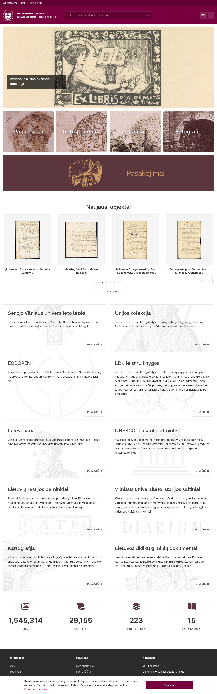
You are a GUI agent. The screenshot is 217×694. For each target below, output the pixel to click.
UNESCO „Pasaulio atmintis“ (147, 430)
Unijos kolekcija (133, 313)
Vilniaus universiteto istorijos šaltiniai (157, 489)
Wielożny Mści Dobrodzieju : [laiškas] (27, 271)
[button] (103, 103)
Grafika (135, 131)
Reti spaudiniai (82, 131)
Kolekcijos (10, 3)
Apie (23, 3)
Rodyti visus (108, 291)
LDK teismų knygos (137, 363)
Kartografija (21, 548)
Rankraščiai (28, 131)
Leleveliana (21, 430)
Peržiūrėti (94, 344)
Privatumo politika (35, 689)
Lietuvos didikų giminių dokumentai (156, 548)
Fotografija (189, 131)
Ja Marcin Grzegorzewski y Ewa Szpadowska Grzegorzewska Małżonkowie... (81, 273)
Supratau (169, 685)
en (203, 15)
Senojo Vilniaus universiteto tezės (46, 313)
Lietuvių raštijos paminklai (38, 489)
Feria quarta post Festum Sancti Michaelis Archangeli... (135, 271)
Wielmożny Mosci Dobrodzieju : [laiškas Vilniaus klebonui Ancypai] (189, 271)
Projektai (36, 3)
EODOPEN (19, 363)
